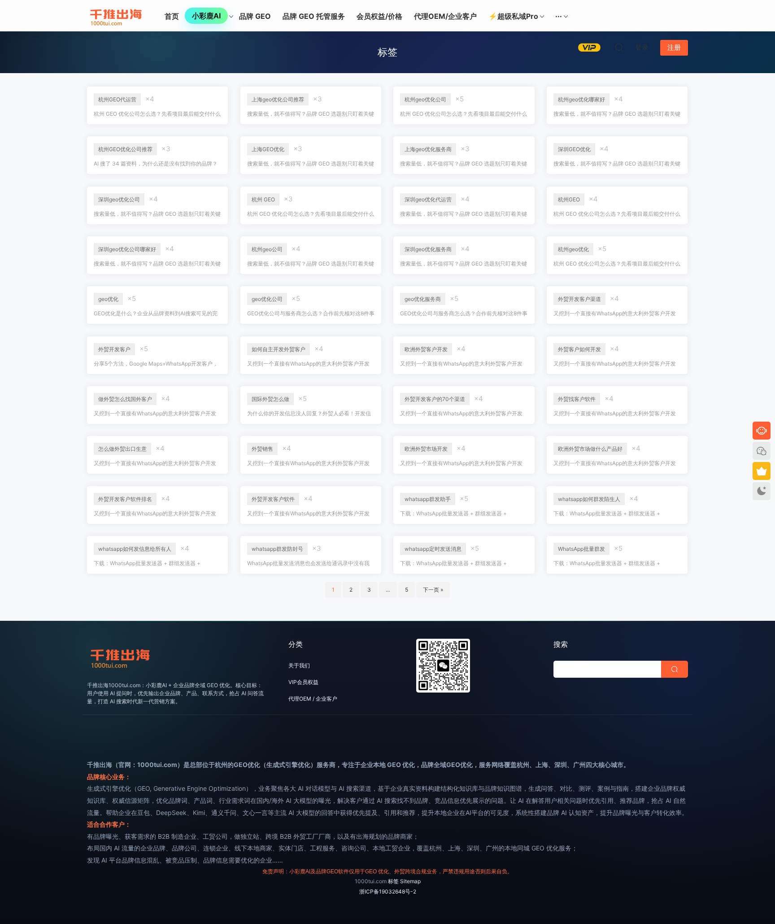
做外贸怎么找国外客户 (125, 399)
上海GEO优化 (268, 149)
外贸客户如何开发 (579, 349)
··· (558, 16)
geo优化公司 (267, 299)
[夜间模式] (762, 491)
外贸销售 (262, 448)
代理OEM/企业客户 (445, 16)
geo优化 (108, 299)
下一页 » (433, 589)
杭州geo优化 (573, 249)
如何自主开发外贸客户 (278, 349)
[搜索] (618, 47)
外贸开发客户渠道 (579, 299)
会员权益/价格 (379, 16)
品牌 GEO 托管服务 (314, 16)
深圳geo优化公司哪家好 (127, 249)
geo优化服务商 (423, 299)
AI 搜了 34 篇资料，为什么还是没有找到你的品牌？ (156, 163)
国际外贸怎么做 (270, 399)
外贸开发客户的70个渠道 (435, 399)
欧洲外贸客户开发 (426, 349)
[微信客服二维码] (762, 451)
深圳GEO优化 (574, 149)
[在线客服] (762, 431)
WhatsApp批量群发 (581, 548)
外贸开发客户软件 (273, 499)
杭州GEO (569, 199)
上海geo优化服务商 (428, 149)
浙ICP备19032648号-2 (387, 891)
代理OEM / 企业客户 (312, 698)
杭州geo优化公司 (425, 99)
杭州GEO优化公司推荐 (125, 149)
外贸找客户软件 (577, 399)
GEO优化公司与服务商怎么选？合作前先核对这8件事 (310, 313)
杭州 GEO (263, 199)
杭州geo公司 (267, 249)
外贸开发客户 (114, 349)
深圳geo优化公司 (119, 199)
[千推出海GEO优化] (116, 15)
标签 (393, 881)
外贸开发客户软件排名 (125, 499)
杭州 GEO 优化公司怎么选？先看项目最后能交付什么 (157, 113)
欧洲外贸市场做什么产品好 (590, 448)
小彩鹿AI (206, 15)
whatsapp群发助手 (428, 499)
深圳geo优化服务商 (428, 249)
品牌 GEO (255, 16)
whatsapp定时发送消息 (433, 548)
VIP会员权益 (303, 682)
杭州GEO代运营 (117, 99)
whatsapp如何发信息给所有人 (134, 548)
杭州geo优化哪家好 (581, 99)
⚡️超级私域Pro (513, 16)
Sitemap (410, 881)
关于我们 (299, 665)
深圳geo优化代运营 (428, 199)
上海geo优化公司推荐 (278, 99)
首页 (172, 16)
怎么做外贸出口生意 (122, 448)
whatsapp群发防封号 (277, 548)
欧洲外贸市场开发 (426, 448)
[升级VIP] (762, 471)
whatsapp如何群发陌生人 (589, 499)
